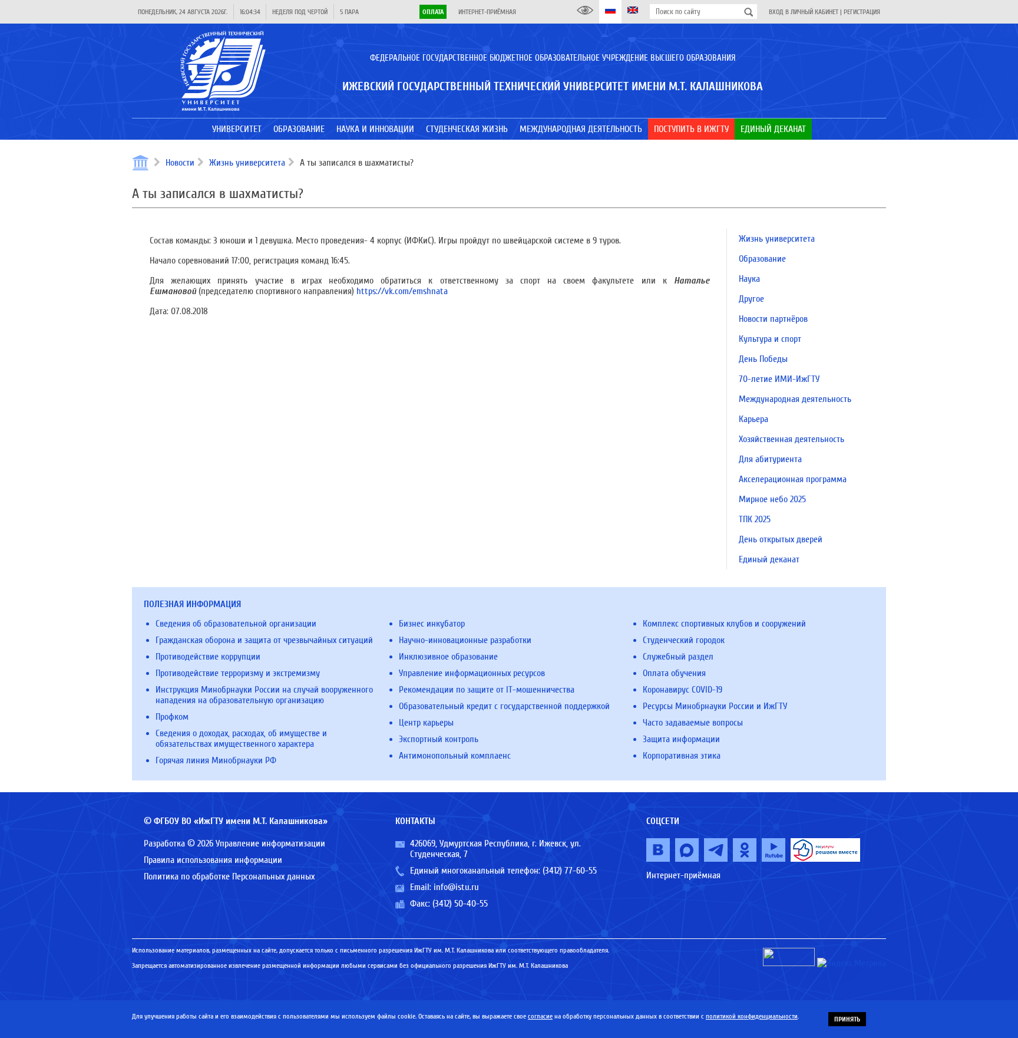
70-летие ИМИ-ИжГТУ (779, 379)
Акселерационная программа (793, 479)
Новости (180, 162)
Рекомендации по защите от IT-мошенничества (486, 689)
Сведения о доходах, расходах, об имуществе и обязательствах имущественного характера (241, 738)
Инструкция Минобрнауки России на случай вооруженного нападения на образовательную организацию (264, 695)
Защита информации (681, 739)
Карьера (753, 419)
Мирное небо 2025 (772, 499)
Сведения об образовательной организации (236, 623)
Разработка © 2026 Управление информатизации (234, 843)
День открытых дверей (780, 539)
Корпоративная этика (681, 755)
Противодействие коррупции (208, 656)
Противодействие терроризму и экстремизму (238, 673)
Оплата (433, 12)
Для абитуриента (770, 459)
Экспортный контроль (438, 739)
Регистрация (862, 12)
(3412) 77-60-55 (570, 870)
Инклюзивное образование (448, 656)
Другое (751, 299)
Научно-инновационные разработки (465, 640)
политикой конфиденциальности (752, 1016)
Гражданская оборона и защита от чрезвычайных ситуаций (264, 640)
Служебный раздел (678, 656)
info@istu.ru (456, 887)
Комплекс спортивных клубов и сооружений (724, 623)
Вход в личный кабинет (803, 12)
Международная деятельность (795, 399)
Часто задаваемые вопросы (693, 722)
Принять (847, 1019)
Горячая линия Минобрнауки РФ (216, 760)
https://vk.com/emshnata (402, 291)
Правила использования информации (213, 860)
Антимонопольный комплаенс (455, 755)
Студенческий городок (684, 640)
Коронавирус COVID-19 (682, 689)
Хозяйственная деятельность (791, 439)
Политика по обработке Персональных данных (229, 876)
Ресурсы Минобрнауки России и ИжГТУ (715, 706)
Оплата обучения (674, 673)
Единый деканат (769, 559)
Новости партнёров (773, 319)
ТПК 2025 (755, 519)
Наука (749, 278)
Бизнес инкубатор (432, 623)
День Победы (763, 359)
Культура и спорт (770, 339)
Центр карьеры (426, 722)
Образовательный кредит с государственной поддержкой (504, 706)
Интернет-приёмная (487, 12)
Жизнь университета (247, 162)
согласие (540, 1016)
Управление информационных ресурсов (472, 673)
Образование (762, 258)
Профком (172, 716)
